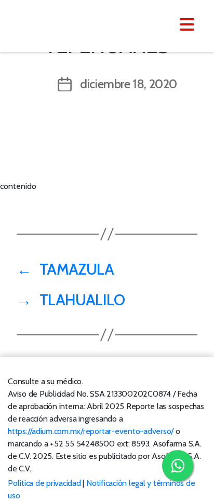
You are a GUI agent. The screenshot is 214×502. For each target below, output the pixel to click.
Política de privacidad (44, 483)
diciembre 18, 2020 (128, 83)
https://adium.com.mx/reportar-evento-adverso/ (90, 431)
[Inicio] (71, 24)
